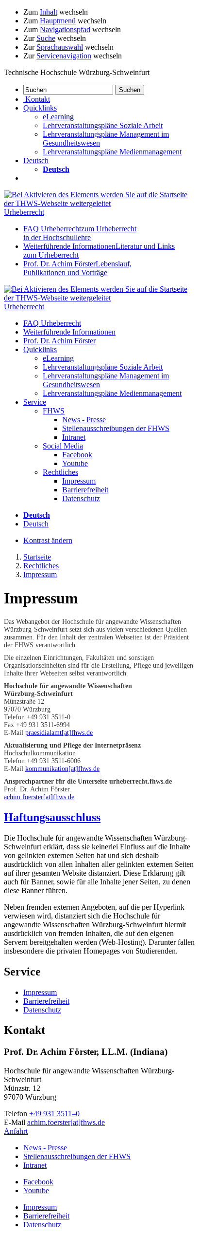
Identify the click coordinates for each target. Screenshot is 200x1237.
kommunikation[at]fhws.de (62, 768)
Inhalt (48, 12)
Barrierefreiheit (85, 490)
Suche (45, 38)
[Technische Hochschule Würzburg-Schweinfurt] (100, 203)
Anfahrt (16, 1131)
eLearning (58, 116)
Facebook (77, 454)
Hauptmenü (58, 21)
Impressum (79, 481)
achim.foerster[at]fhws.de (39, 797)
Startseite (37, 557)
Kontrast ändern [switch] (47, 540)
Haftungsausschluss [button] (52, 817)
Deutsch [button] (36, 160)
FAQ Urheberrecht (79, 233)
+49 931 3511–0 (54, 1113)
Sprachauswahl (59, 47)
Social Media (63, 446)
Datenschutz (81, 498)
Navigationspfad (65, 29)
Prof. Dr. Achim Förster (77, 268)
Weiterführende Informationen (69, 332)
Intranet (73, 437)
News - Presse (84, 419)
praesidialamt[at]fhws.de (59, 732)
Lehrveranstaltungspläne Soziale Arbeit (103, 125)
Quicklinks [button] (40, 108)
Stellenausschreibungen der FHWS (115, 428)
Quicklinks (40, 349)
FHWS (54, 411)
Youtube (75, 463)
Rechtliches (60, 472)
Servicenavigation (63, 56)
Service (34, 402)
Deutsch (36, 524)
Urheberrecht (24, 212)
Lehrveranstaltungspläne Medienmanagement (112, 152)
